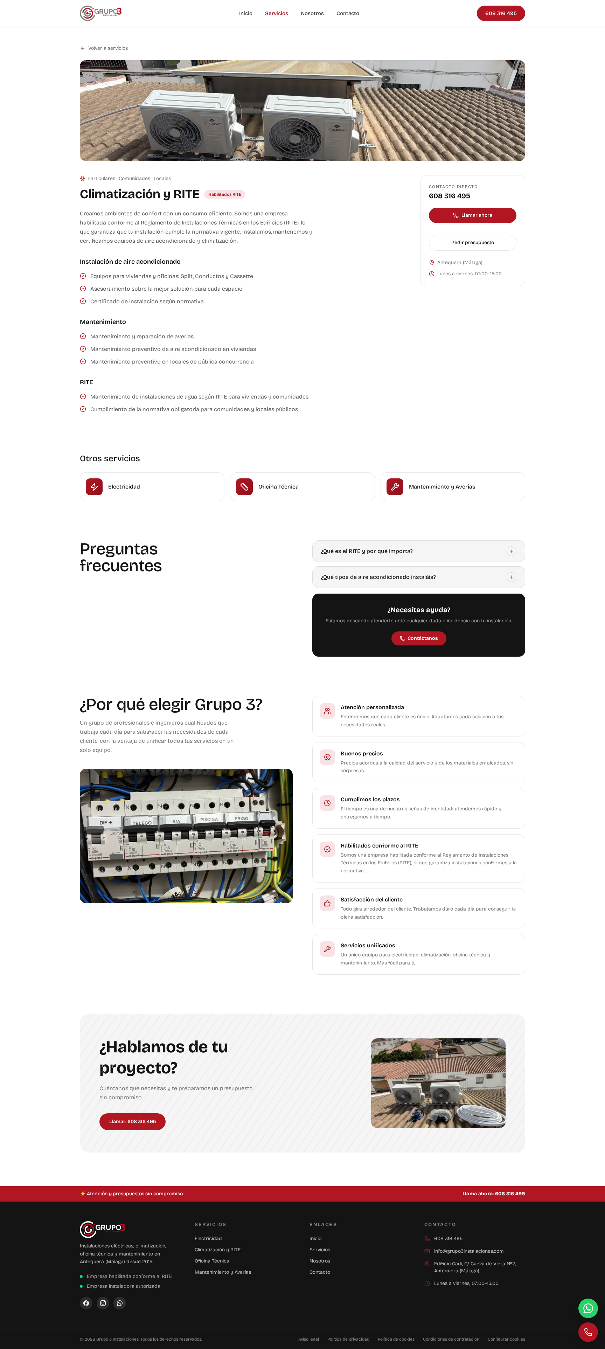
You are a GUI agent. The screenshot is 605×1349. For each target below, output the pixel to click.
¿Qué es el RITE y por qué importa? (367, 551)
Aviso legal (308, 1339)
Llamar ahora (476, 215)
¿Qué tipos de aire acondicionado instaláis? (378, 577)
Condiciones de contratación (451, 1339)
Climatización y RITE (218, 1250)
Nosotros (312, 13)
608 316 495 (501, 13)
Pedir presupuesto (472, 242)
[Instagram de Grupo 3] (103, 1303)
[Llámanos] (588, 1332)
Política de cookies (396, 1339)
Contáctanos (423, 638)
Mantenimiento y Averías (223, 1272)
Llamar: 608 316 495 (132, 1122)
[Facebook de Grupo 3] (86, 1303)
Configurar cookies (506, 1339)
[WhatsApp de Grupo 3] (119, 1303)
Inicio (245, 13)
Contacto (347, 13)
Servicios (276, 13)
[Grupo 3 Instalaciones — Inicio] (100, 13)
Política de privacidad (348, 1339)
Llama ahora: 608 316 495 (494, 1194)
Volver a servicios (108, 48)
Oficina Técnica (212, 1261)
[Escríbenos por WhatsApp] (588, 1308)
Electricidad (208, 1238)
